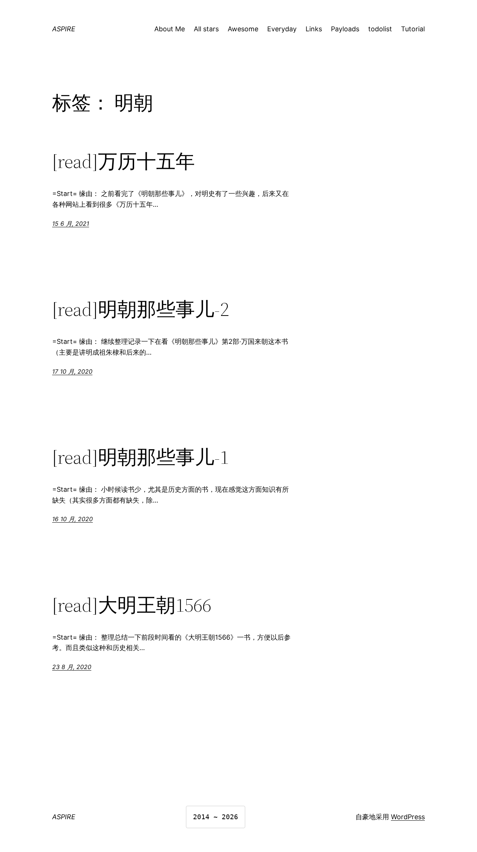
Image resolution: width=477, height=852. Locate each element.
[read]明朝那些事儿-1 (140, 457)
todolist (380, 29)
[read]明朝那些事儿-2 (140, 309)
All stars (206, 29)
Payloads (345, 29)
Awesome (243, 29)
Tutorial (413, 29)
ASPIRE (63, 29)
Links (314, 29)
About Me (169, 29)
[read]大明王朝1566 (131, 605)
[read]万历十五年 (123, 161)
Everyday (282, 29)
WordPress (408, 817)
